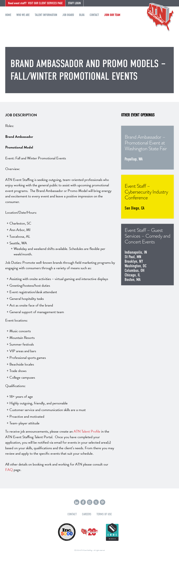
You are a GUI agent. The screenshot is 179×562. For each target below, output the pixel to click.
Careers (86, 514)
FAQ (9, 470)
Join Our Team (112, 15)
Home (8, 15)
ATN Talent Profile (87, 431)
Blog (81, 15)
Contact (94, 15)
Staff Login (74, 3)
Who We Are (23, 15)
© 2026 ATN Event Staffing (83, 550)
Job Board (68, 15)
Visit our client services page (35, 3)
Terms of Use (104, 514)
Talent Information (46, 15)
